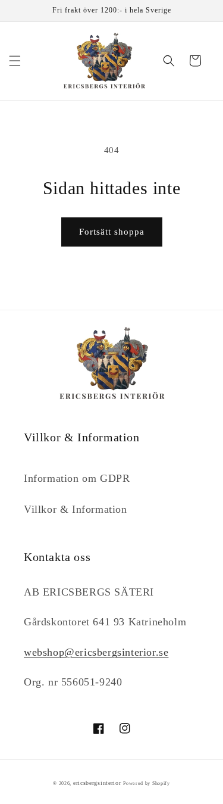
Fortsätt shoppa (112, 231)
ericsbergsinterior (97, 783)
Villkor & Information (75, 509)
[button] (15, 61)
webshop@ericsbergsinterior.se (96, 652)
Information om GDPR (77, 478)
